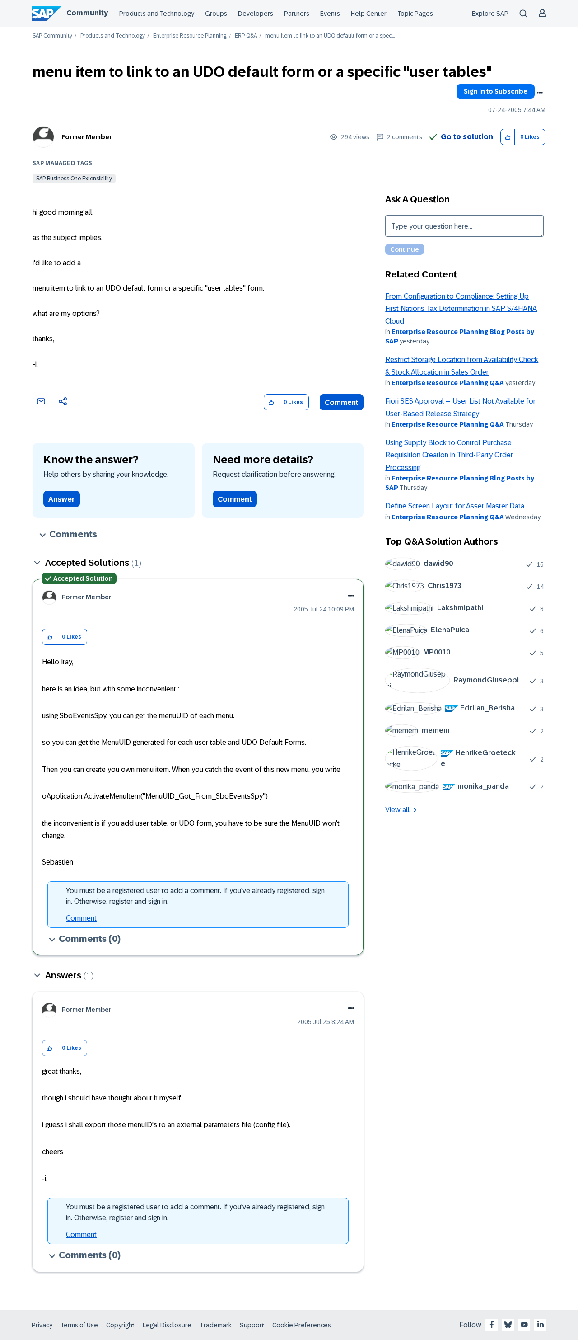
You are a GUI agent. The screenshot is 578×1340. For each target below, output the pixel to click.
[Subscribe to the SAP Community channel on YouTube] (524, 1324)
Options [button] (539, 92)
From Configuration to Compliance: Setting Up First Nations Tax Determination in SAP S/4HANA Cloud (461, 308)
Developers (255, 13)
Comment (342, 402)
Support (252, 1325)
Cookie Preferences (301, 1325)
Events (330, 13)
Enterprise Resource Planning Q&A (448, 382)
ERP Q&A (246, 36)
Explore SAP (490, 13)
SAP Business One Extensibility (74, 178)
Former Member (86, 137)
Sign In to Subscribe (495, 91)
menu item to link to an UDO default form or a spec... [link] (330, 36)
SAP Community (52, 36)
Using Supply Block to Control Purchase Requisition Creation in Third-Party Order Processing (449, 455)
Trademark (216, 1325)
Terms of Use (79, 1325)
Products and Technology (156, 13)
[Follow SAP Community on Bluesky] (508, 1324)
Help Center (369, 13)
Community (87, 13)
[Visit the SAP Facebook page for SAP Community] (491, 1324)
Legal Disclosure (167, 1325)
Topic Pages (415, 13)
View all (397, 809)
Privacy (42, 1325)
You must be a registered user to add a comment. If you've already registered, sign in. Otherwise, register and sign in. (195, 896)
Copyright (120, 1325)
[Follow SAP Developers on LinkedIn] (540, 1324)
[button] (508, 137)
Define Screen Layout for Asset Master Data (454, 506)
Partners (296, 13)
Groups (216, 13)
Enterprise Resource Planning (190, 36)
